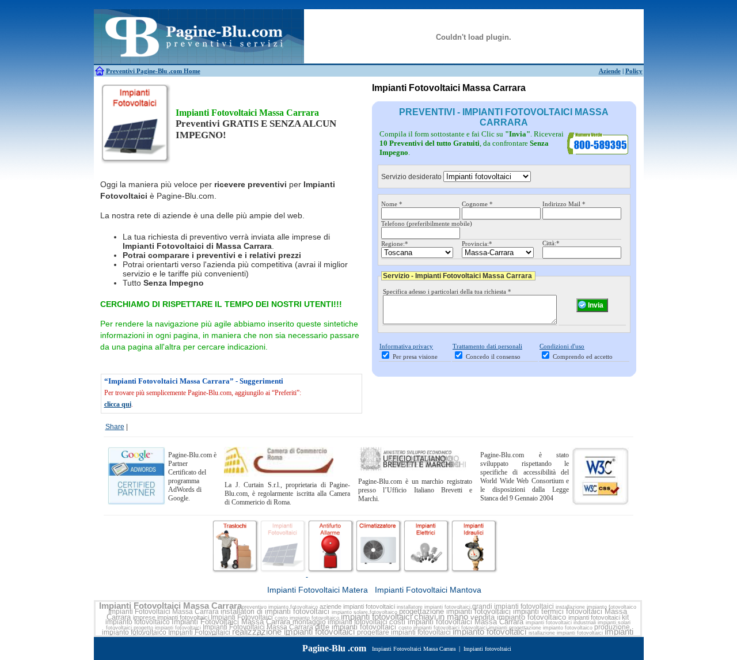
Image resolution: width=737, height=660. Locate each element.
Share (114, 427)
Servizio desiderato (411, 177)
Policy (634, 70)
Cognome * (477, 203)
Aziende (610, 70)
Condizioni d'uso (562, 346)
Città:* (551, 243)
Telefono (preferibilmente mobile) (426, 223)
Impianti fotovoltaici (487, 649)
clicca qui (117, 404)
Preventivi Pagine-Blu (137, 70)
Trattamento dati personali (487, 346)
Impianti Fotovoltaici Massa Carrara (170, 605)
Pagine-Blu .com (334, 648)
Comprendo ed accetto (583, 356)
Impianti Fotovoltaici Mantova (428, 589)
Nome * (391, 203)
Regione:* (394, 243)
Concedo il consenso (493, 356)
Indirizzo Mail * (564, 203)
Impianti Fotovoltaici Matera (317, 589)
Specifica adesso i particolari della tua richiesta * (447, 291)
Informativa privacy (406, 346)
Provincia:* (477, 243)
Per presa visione (415, 356)
